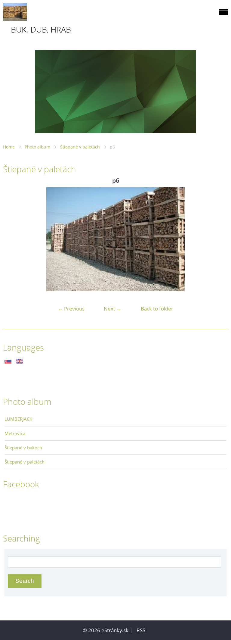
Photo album (37, 147)
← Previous (71, 308)
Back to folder (157, 308)
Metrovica (15, 433)
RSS (141, 630)
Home (9, 147)
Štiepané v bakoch (23, 448)
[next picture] (218, 239)
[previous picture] (13, 239)
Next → (113, 308)
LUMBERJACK (18, 419)
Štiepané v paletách (80, 147)
